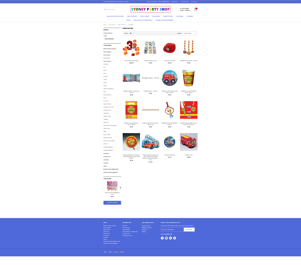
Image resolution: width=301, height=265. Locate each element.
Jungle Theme (107, 116)
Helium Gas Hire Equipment (110, 172)
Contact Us (174, 1)
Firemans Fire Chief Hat (169, 60)
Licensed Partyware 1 (108, 147)
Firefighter (131, 24)
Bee (104, 67)
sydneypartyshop (107, 33)
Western (105, 143)
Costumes (106, 159)
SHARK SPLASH (107, 137)
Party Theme (112, 24)
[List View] (133, 33)
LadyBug (105, 119)
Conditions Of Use (127, 235)
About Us (125, 225)
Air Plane (105, 64)
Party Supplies (107, 52)
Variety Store (106, 156)
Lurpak (105, 35)
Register (187, 10)
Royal (104, 85)
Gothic (105, 79)
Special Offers (126, 229)
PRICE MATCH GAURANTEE (130, 231)
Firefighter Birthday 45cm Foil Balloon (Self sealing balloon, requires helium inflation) (131, 156)
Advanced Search (146, 225)
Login (181, 10)
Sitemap (144, 231)
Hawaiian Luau (107, 110)
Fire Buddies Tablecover (169, 155)
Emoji (104, 70)
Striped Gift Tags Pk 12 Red (150, 60)
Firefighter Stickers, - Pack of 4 (150, 91)
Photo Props (106, 128)
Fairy (104, 91)
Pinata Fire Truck (189, 155)
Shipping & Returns (147, 227)
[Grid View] (130, 33)
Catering (105, 163)
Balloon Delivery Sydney (109, 48)
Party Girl (105, 122)
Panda (105, 82)
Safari (104, 131)
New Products (126, 227)
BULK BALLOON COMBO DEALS (111, 169)
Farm (104, 73)
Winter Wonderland (108, 88)
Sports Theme (107, 104)
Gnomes (105, 76)
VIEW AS (126, 33)
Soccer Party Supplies (109, 140)
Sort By (179, 33)
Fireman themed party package (131, 60)
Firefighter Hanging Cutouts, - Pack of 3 (189, 60)
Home (104, 24)
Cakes (105, 166)
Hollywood (106, 113)
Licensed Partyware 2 (108, 150)
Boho (104, 97)
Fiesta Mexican (107, 94)
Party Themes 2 (122, 24)
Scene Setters (107, 134)
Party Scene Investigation (110, 125)
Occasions (106, 153)
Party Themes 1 (106, 58)
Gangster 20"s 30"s (108, 107)
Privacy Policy (126, 233)
